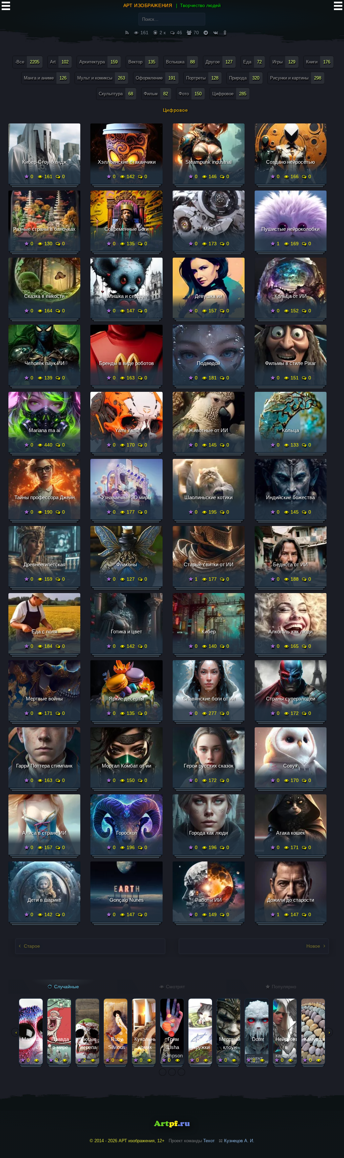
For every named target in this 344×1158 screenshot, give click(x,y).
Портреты (202, 78)
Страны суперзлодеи (290, 698)
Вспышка (180, 61)
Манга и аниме (45, 78)
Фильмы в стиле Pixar (290, 363)
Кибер (209, 631)
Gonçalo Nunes (127, 900)
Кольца (290, 430)
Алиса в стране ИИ (44, 833)
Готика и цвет (126, 631)
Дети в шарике (44, 900)
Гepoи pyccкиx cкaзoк (208, 766)
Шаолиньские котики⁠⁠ (208, 497)
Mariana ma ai (44, 430)
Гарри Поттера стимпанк (44, 766)
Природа (244, 78)
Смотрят (175, 986)
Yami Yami (126, 430)
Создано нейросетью (290, 162)
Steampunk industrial (208, 162)
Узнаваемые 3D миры (126, 497)
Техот (209, 1140)
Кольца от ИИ (290, 296)
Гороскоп (126, 833)
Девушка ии (208, 296)
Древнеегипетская (45, 564)
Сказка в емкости (44, 296)
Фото (190, 93)
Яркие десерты (126, 698)
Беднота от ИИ (290, 564)
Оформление (155, 78)
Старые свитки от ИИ (208, 564)
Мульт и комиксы (101, 78)
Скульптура (116, 93)
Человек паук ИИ (44, 363)
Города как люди (208, 833)
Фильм (156, 93)
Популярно (283, 986)
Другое (219, 61)
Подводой (208, 363)
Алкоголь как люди (290, 631)
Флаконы (126, 564)
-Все (27, 61)
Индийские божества (290, 497)
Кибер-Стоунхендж (44, 162)
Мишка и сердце (127, 296)
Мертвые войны (44, 698)
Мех (208, 229)
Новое (313, 946)
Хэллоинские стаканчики (127, 162)
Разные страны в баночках (44, 229)
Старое (31, 946)
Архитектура (98, 61)
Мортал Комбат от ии (126, 766)
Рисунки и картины (295, 78)
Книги (318, 61)
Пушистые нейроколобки (290, 229)
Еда (252, 61)
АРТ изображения (147, 5)
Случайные (66, 986)
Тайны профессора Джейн (44, 497)
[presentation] (15, 1032)
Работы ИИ (208, 900)
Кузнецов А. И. (239, 1140)
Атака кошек (290, 833)
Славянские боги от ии (208, 698)
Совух (290, 766)
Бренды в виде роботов (126, 363)
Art (59, 61)
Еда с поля (44, 631)
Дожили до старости (290, 900)
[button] (162, 1072)
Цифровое (229, 93)
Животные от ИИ (208, 430)
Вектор (141, 61)
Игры (283, 61)
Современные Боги (126, 229)
